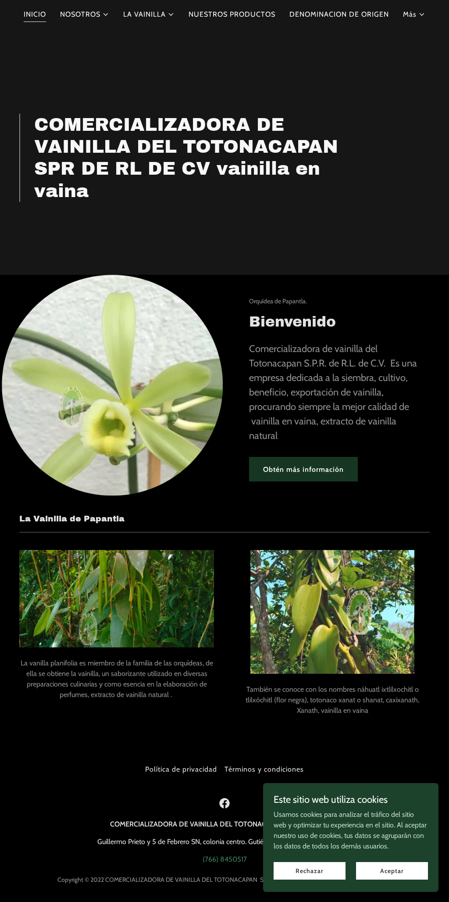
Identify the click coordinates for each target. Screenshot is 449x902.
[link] (224, 803)
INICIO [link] (35, 14)
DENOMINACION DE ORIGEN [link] (339, 14)
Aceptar (391, 870)
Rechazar (309, 870)
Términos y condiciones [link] (264, 769)
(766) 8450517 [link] (225, 859)
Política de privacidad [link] (181, 769)
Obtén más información (303, 469)
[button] (84, 14)
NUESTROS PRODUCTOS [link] (232, 14)
